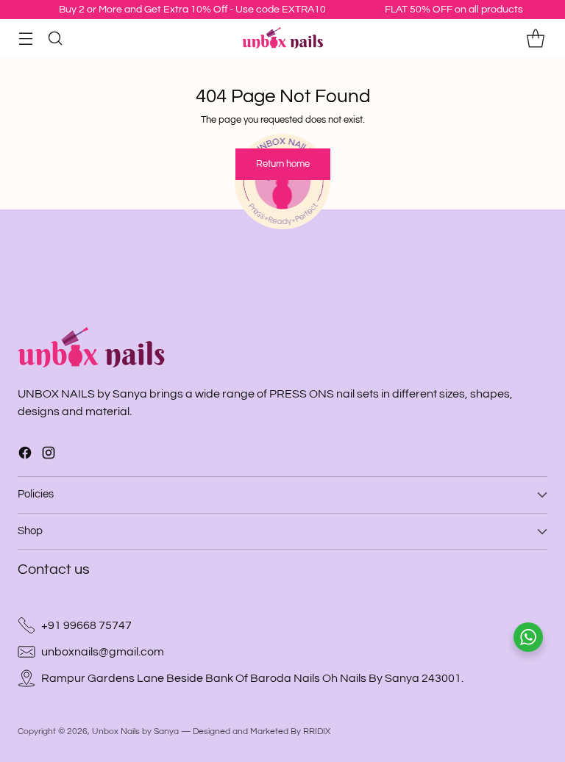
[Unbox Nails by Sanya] (282, 38)
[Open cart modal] (535, 38)
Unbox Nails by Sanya (135, 731)
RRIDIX (316, 731)
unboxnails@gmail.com (102, 652)
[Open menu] (25, 38)
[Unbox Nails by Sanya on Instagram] (48, 455)
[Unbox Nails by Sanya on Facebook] (25, 455)
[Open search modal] (55, 38)
